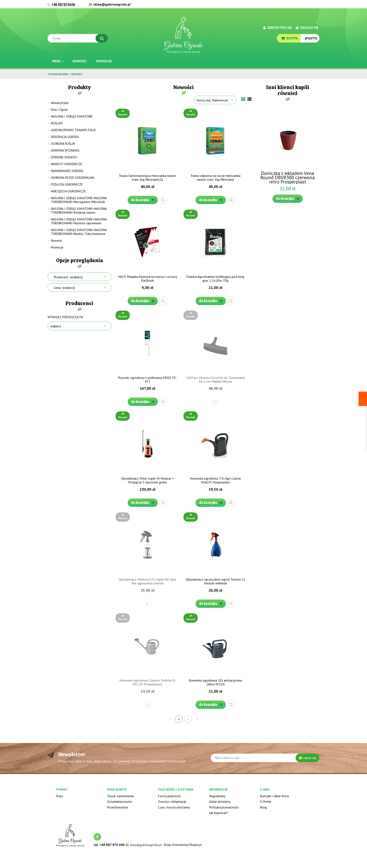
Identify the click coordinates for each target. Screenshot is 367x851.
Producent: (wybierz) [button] (68, 277)
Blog (263, 807)
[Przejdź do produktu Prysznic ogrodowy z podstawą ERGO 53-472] (147, 342)
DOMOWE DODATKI (64, 157)
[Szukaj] (102, 38)
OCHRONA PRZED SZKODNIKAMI (73, 178)
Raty (59, 796)
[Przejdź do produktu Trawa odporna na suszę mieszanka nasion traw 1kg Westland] (215, 140)
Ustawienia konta (119, 801)
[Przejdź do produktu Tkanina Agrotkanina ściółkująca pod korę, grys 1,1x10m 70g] (215, 241)
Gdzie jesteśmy (220, 801)
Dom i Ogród (59, 110)
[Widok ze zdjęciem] (243, 99)
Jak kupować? (218, 813)
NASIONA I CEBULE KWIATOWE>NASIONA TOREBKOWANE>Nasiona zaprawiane (79, 221)
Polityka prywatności (224, 807)
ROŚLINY (57, 123)
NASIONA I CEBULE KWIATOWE (72, 116)
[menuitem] (58, 61)
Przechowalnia (117, 807)
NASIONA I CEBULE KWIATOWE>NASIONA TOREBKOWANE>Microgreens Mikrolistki (79, 200)
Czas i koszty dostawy (174, 807)
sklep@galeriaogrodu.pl (112, 4)
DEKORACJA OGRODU (65, 137)
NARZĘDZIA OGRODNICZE (68, 191)
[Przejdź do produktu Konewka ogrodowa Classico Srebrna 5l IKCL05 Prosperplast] (147, 645)
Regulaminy (217, 796)
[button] (163, 200)
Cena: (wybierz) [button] (64, 288)
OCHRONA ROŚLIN (63, 144)
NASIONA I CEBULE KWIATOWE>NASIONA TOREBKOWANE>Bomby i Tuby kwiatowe (79, 232)
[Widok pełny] (249, 99)
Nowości (56, 241)
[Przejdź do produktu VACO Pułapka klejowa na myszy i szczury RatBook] (147, 241)
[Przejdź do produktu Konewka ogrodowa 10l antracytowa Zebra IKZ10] (215, 645)
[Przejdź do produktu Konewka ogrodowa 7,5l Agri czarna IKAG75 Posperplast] (215, 443)
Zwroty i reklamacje (172, 801)
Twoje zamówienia (120, 796)
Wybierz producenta (65, 316)
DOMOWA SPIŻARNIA (65, 150)
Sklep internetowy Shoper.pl (183, 845)
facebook (97, 837)
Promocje (57, 247)
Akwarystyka (59, 103)
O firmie (265, 801)
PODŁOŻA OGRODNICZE (67, 184)
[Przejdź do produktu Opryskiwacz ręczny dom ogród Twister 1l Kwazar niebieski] (215, 544)
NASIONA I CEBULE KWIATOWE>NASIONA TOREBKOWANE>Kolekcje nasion (79, 211)
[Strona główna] (183, 35)
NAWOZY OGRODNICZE (66, 164)
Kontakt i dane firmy (274, 796)
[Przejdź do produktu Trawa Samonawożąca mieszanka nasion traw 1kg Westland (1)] (147, 140)
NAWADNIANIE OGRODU (67, 171)
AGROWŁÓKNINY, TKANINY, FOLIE (73, 130)
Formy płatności (169, 796)
